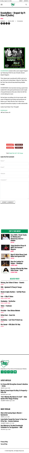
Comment (4, 180)
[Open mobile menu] (1, 4)
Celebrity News (14, 265)
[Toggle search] (26, 4)
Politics (12, 242)
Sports (12, 251)
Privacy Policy (4, 441)
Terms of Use (4, 444)
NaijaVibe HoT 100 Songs (16, 153)
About (20, 0)
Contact (26, 0)
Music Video (7, 298)
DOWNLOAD (4, 110)
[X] (4, 23)
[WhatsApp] (6, 23)
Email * (3, 167)
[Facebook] (2, 23)
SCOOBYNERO (4, 71)
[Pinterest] (9, 23)
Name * (3, 161)
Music (2, 18)
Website (3, 173)
